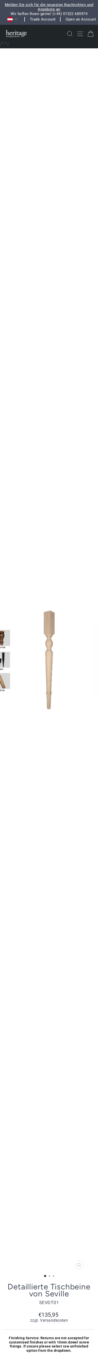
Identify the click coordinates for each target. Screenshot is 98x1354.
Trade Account (43, 19)
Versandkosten (54, 1320)
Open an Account (81, 19)
